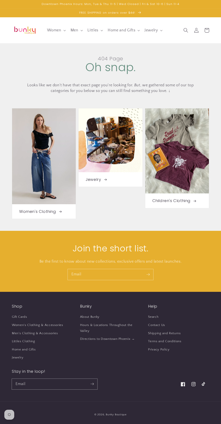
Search (153, 317)
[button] (56, 30)
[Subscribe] (148, 274)
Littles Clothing (23, 341)
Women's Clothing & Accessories (37, 325)
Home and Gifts (24, 349)
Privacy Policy (158, 349)
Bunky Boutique (116, 414)
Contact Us (156, 325)
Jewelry (18, 357)
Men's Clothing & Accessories (35, 333)
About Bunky (89, 317)
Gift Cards (19, 317)
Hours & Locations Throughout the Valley (106, 328)
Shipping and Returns (164, 333)
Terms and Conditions (164, 341)
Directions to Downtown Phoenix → (107, 339)
